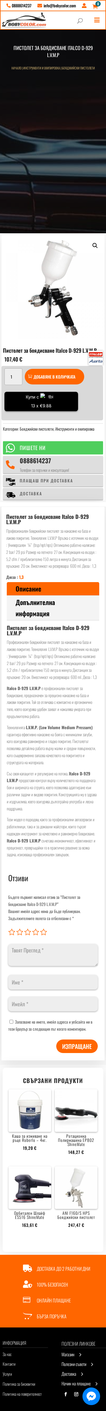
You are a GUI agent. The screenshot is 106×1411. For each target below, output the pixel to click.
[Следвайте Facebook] (66, 1394)
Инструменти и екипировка (41, 68)
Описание (28, 588)
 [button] (97, 20)
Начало (16, 68)
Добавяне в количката (54, 377)
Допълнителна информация (35, 607)
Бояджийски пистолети (78, 68)
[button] (95, 245)
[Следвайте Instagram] (76, 1394)
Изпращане (77, 1046)
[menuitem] (19, 6)
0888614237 (35, 460)
